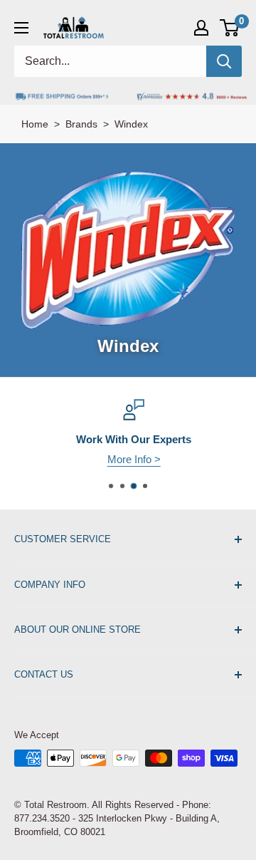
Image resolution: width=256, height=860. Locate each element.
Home (34, 124)
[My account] (201, 28)
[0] (230, 27)
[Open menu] (21, 27)
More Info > (129, 459)
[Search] (224, 61)
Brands (81, 124)
